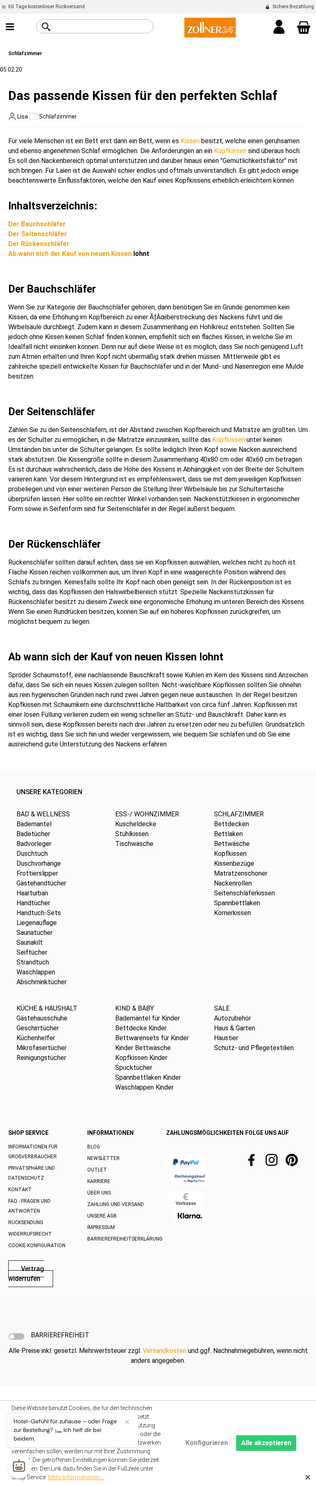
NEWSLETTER (103, 1158)
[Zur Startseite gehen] (210, 27)
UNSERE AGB (102, 1216)
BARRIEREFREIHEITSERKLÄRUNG (125, 1239)
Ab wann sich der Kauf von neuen (59, 254)
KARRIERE (98, 1181)
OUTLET (97, 1170)
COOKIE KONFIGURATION (36, 1245)
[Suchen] (46, 27)
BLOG (93, 1147)
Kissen (190, 141)
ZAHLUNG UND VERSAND (115, 1204)
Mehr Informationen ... (76, 1477)
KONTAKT (20, 1189)
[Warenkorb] (303, 27)
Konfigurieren (207, 1443)
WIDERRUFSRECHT (30, 1234)
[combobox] (104, 26)
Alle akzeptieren (266, 1443)
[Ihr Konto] (279, 27)
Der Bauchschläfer (37, 224)
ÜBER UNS (99, 1193)
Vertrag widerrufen (26, 1274)
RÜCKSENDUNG (25, 1222)
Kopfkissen (230, 151)
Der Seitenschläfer (37, 234)
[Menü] (10, 27)
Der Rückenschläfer (39, 244)
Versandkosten (164, 1351)
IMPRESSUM (101, 1227)
